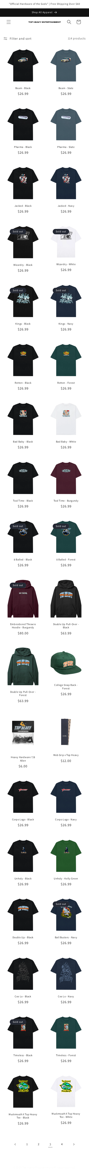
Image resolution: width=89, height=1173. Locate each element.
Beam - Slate (66, 87)
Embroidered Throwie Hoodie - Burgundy (23, 625)
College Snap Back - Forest (66, 686)
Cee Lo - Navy (66, 996)
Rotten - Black (23, 382)
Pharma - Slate (66, 147)
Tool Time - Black (23, 500)
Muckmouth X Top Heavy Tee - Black (23, 1116)
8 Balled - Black (23, 559)
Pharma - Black (23, 147)
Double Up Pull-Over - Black (66, 625)
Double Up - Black (23, 937)
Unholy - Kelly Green (66, 878)
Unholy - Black (23, 878)
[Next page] (73, 1144)
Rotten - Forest (66, 382)
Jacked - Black (23, 205)
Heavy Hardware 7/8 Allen (23, 758)
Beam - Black (23, 87)
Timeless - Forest (66, 1055)
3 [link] (50, 1144)
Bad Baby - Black (23, 441)
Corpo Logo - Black (23, 819)
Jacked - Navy (66, 205)
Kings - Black (23, 323)
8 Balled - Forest (66, 559)
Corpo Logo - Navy (66, 819)
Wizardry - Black (23, 264)
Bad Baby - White (66, 441)
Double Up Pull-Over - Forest (23, 693)
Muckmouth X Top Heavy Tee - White (66, 1115)
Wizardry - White (66, 264)
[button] (8, 22)
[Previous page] (15, 1144)
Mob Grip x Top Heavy (66, 755)
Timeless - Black (23, 1055)
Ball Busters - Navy (66, 937)
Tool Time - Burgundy (66, 500)
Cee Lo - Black (23, 996)
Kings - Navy (66, 323)
